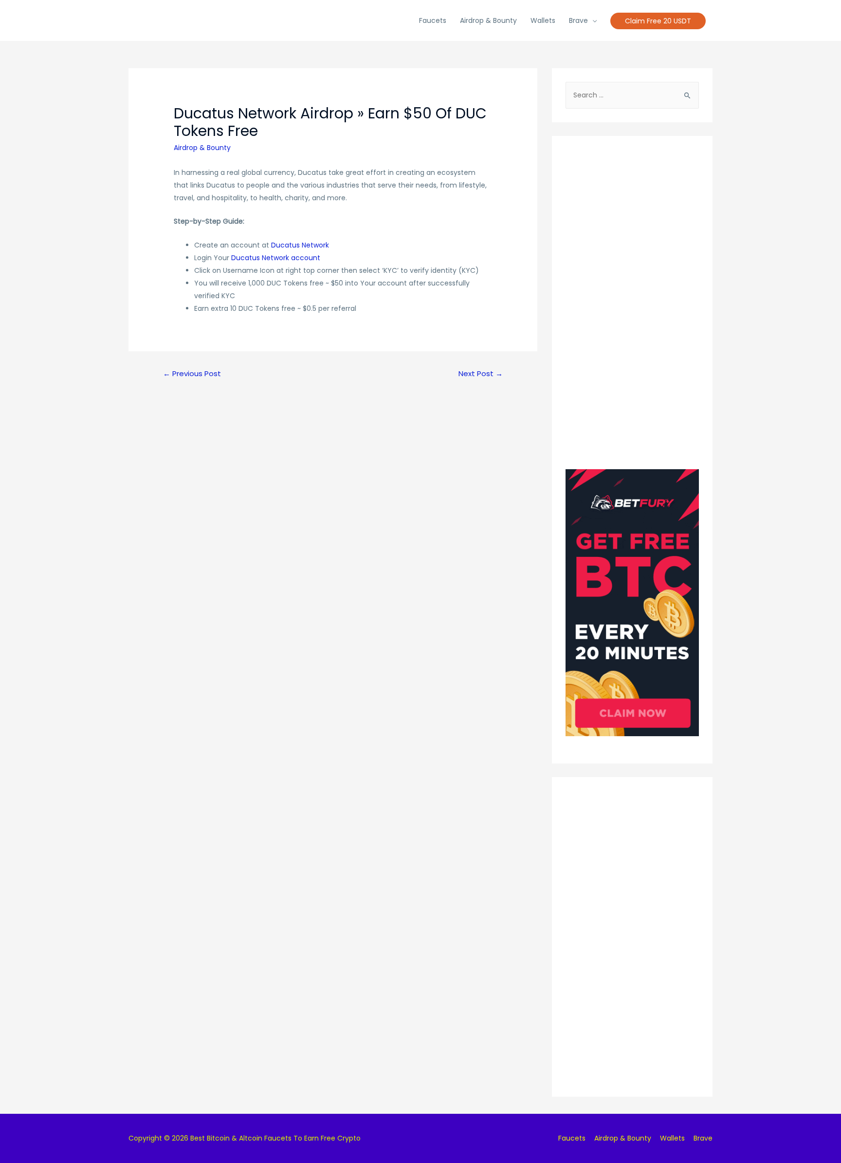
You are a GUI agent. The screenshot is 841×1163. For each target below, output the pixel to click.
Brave (578, 20)
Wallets (542, 20)
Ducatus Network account (275, 258)
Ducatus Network (300, 245)
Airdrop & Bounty (488, 20)
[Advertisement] (632, 296)
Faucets (432, 20)
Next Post (480, 373)
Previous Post (192, 373)
